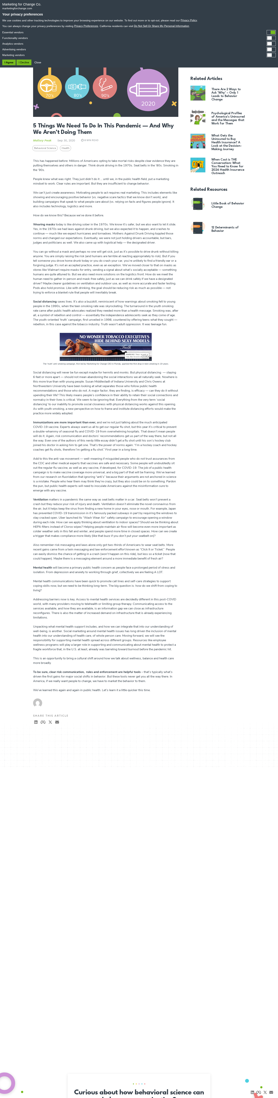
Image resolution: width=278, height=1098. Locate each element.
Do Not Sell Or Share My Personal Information (161, 25)
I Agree (9, 62)
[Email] (271, 1092)
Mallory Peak (42, 140)
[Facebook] (43, 722)
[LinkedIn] (35, 722)
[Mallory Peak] (105, 700)
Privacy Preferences (86, 25)
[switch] (139, 32)
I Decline (24, 62)
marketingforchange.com (17, 8)
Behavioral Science (45, 148)
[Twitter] (50, 722)
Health (65, 148)
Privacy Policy (189, 20)
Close (37, 62)
